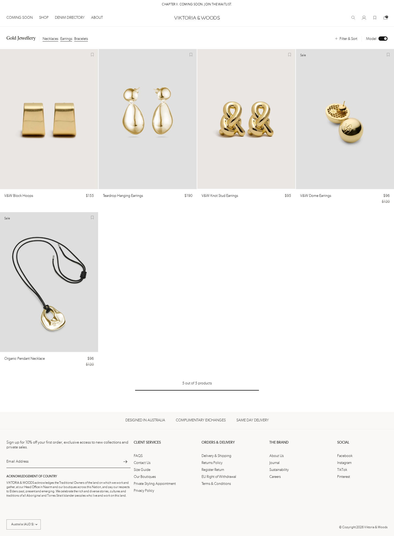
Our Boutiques (145, 477)
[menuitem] (21, 18)
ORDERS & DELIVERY (218, 442)
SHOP (44, 18)
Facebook (344, 456)
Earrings (66, 39)
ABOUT (97, 18)
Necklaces (50, 39)
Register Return (213, 470)
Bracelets (81, 39)
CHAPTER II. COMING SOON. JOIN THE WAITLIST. (197, 4)
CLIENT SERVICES (147, 442)
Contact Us (142, 463)
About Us (276, 456)
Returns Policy (212, 463)
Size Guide (142, 470)
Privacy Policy (144, 491)
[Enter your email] (125, 461)
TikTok (342, 470)
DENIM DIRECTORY (70, 18)
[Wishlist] (374, 17)
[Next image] (91, 119)
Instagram (344, 463)
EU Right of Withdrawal (219, 477)
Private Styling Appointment (155, 484)
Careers (275, 477)
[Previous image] (6, 119)
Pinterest (343, 477)
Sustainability (279, 470)
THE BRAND (279, 442)
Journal (274, 463)
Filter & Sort (348, 39)
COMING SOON (19, 18)
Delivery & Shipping (216, 456)
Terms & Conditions (216, 484)
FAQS (138, 456)
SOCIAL (343, 442)
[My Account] (364, 17)
